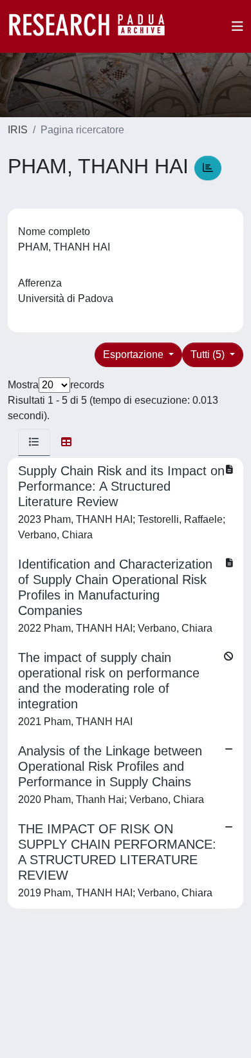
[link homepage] (93, 26)
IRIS (18, 129)
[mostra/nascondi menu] (237, 26)
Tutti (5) (209, 354)
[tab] (34, 442)
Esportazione (134, 354)
